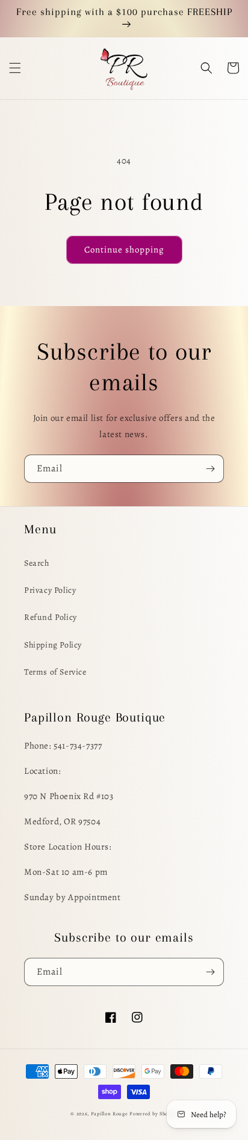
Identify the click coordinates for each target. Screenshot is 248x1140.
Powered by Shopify (153, 1114)
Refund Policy (50, 617)
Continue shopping (124, 250)
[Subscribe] (210, 469)
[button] (15, 68)
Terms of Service (55, 672)
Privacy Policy (50, 590)
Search (36, 563)
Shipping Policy (53, 645)
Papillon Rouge (109, 1114)
